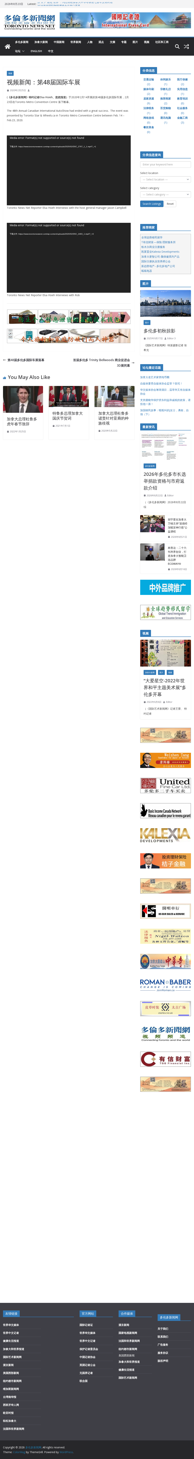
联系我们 (163, 1336)
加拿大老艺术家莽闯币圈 (154, 377)
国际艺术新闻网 (12, 1357)
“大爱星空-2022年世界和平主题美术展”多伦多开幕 (165, 687)
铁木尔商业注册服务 (153, 247)
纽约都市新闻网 (12, 1381)
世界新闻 (75, 42)
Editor (170, 495)
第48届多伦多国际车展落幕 (26, 360)
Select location (149, 173)
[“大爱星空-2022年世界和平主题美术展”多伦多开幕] (165, 653)
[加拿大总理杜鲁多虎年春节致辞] (23, 389)
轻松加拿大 (9, 1421)
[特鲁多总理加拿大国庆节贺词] (69, 389)
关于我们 (163, 1328)
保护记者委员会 (89, 1349)
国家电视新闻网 (128, 1333)
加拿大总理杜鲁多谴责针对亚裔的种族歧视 (113, 418)
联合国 (84, 1381)
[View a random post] (186, 46)
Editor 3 (171, 338)
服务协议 (163, 1353)
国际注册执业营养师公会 (156, 261)
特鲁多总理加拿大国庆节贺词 (67, 416)
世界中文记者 (11, 1333)
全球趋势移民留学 (152, 237)
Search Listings (152, 204)
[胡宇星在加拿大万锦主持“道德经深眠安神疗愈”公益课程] (152, 528)
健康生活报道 (11, 1341)
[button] (22, 51)
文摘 (112, 42)
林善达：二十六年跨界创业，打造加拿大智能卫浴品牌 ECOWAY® (177, 555)
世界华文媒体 (11, 1325)
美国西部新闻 (11, 1373)
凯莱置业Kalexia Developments (160, 251)
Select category (149, 188)
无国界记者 (86, 1373)
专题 (124, 42)
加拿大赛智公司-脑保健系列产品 (160, 256)
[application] (69, 170)
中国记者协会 (87, 1357)
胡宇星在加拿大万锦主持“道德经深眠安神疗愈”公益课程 (177, 525)
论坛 (17, 51)
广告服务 (163, 1344)
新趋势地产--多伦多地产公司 (158, 266)
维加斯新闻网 (11, 1389)
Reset (170, 204)
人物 (89, 42)
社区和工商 (162, 42)
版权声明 (163, 1361)
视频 (146, 42)
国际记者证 (86, 1325)
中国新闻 (59, 42)
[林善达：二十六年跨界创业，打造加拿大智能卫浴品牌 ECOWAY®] (152, 558)
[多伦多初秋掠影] (165, 303)
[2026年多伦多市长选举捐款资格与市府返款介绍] (165, 446)
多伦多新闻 (21, 42)
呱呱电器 (146, 271)
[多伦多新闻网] (7, 46)
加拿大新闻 (41, 42)
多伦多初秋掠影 (159, 330)
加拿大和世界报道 (13, 1349)
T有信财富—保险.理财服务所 (158, 242)
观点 (101, 42)
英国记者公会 (87, 1365)
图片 (135, 42)
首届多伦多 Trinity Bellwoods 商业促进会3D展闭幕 (101, 363)
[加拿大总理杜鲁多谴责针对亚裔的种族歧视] (115, 389)
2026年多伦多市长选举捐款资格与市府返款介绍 (165, 481)
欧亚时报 (8, 1413)
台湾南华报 (9, 1397)
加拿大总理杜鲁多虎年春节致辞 (22, 421)
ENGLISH (36, 51)
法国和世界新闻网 (13, 1429)
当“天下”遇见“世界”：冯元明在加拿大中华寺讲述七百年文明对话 (75, 4)
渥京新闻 (8, 1365)
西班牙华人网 (11, 1405)
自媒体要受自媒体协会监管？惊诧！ (161, 383)
